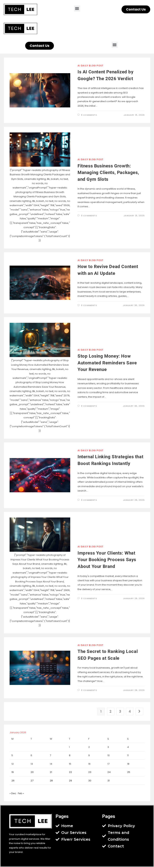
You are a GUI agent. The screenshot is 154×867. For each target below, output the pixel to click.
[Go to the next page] (139, 711)
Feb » (21, 793)
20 (32, 772)
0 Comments (89, 114)
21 (51, 772)
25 (128, 772)
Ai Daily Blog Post (90, 65)
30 (89, 780)
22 (70, 772)
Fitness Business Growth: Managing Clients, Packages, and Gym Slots (108, 172)
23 (89, 772)
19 (12, 772)
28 (51, 780)
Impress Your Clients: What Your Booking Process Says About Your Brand (107, 559)
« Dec (13, 793)
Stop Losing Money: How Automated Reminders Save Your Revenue (107, 362)
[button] (77, 8)
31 (108, 780)
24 (109, 772)
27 (32, 780)
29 (70, 780)
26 (12, 780)
